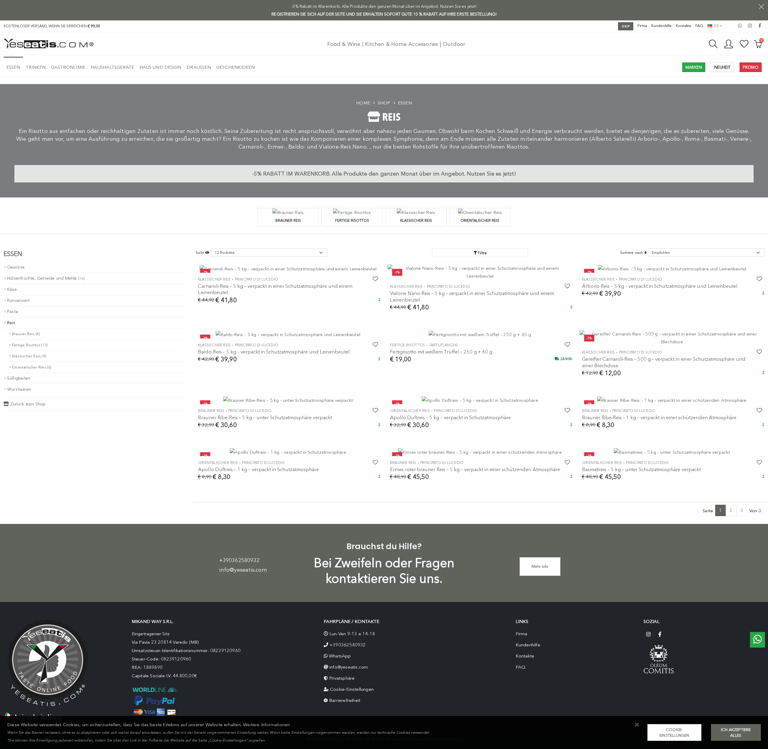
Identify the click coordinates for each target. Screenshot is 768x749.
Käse (12, 289)
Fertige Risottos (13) (29, 345)
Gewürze (16, 267)
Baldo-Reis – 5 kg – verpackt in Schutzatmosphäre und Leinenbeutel (274, 352)
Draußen (199, 67)
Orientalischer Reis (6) (31, 367)
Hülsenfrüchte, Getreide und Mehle (46, 278)
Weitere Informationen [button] (266, 724)
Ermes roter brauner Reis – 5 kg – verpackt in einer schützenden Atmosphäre (475, 469)
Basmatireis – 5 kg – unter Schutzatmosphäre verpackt (641, 469)
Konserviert (18, 300)
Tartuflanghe (443, 345)
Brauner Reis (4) (26, 334)
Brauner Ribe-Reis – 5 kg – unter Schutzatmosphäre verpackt (265, 417)
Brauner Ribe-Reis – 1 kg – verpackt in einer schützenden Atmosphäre (659, 417)
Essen (13, 67)
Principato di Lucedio (256, 279)
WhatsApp (340, 656)
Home (363, 103)
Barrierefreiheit (344, 700)
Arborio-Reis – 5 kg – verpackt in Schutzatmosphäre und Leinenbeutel (660, 286)
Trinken (36, 67)
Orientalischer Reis (410, 411)
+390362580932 (239, 560)
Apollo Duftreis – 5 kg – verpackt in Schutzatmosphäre (450, 417)
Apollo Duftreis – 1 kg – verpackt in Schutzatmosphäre (258, 469)
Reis (11, 322)
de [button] (716, 25)
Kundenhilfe (661, 25)
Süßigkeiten (18, 378)
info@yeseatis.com (243, 570)
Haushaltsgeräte (112, 67)
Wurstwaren (19, 389)
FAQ (699, 25)
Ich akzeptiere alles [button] (736, 732)
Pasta (12, 311)
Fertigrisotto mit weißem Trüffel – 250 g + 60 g (441, 352)
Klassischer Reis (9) (29, 356)
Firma (642, 25)
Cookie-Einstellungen (352, 689)
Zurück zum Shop (27, 404)
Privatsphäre (342, 678)
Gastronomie (68, 67)
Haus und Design (161, 67)
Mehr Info (540, 566)
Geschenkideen (235, 67)
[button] (637, 725)
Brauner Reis (211, 411)
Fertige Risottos (407, 345)
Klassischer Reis (214, 279)
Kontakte (683, 25)
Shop (384, 103)
